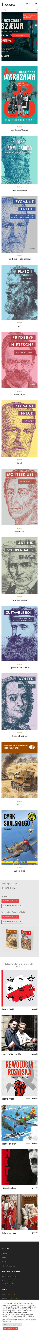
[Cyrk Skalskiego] (20, 837)
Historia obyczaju (9, 1232)
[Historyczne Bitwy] (20, 1123)
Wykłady (19, 463)
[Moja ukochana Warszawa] (20, 95)
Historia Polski (8, 1009)
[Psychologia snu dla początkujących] (20, 224)
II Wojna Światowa (9, 1188)
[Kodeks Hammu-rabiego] (20, 160)
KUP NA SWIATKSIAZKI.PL (11, 906)
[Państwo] (20, 292)
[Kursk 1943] (20, 770)
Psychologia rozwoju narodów (19, 667)
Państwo (19, 326)
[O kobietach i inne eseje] (20, 565)
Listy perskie (19, 531)
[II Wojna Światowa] (20, 1167)
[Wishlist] (32, 4)
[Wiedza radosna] (20, 360)
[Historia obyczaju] (20, 1212)
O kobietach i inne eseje (20, 600)
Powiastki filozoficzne (19, 736)
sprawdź (35, 1009)
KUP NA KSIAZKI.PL (9, 901)
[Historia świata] (20, 1078)
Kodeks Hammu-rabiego (20, 190)
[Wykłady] (20, 428)
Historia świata (8, 1098)
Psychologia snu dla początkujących (19, 258)
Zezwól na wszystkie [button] (10, 1328)
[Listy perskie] (20, 497)
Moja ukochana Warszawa (19, 130)
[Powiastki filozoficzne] (20, 701)
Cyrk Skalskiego (19, 870)
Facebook (27, 3)
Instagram (29, 3)
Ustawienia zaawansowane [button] (12, 1325)
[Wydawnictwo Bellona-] (8, 3)
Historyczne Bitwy (9, 1143)
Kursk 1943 (19, 804)
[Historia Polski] (20, 988)
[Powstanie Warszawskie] (20, 1033)
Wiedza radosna (19, 394)
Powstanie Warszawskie (11, 1054)
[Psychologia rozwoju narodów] (20, 633)
